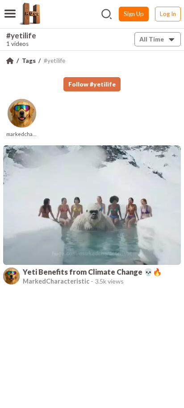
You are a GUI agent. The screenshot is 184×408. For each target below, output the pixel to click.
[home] (29, 14)
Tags (29, 60)
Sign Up (134, 13)
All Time (151, 39)
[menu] (10, 8)
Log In (168, 13)
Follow (92, 84)
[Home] (9, 60)
